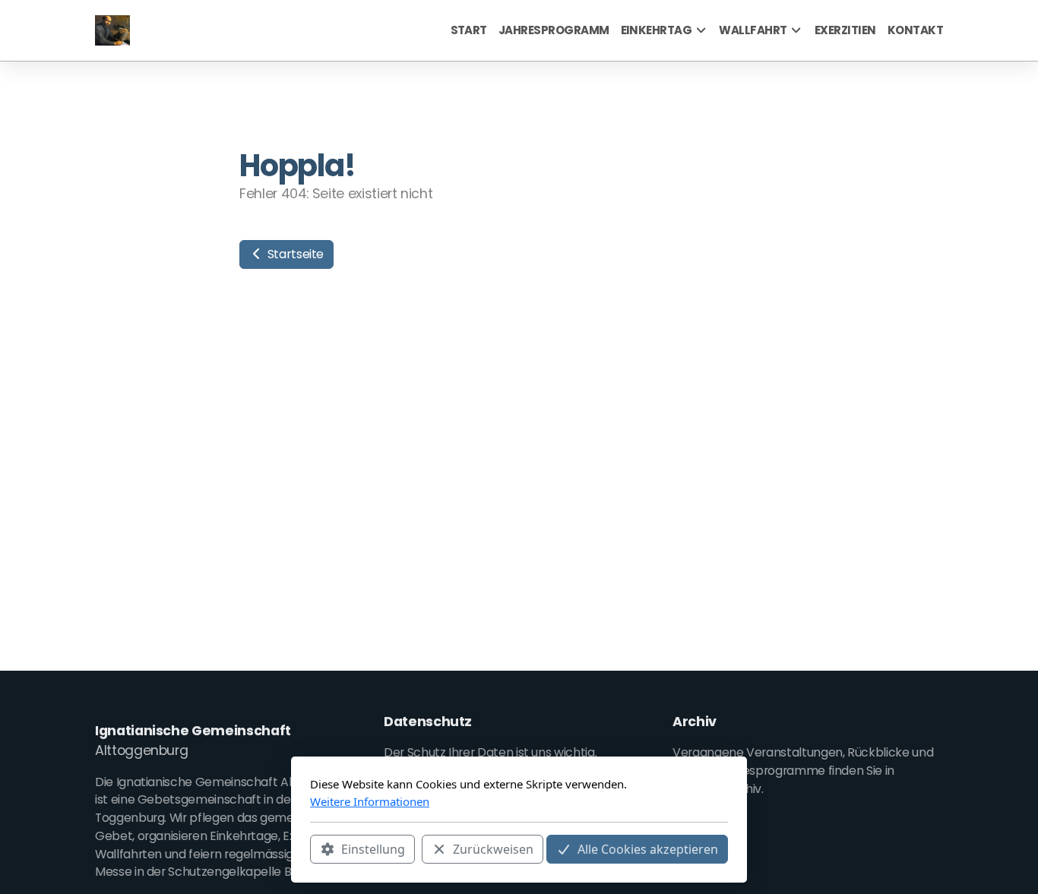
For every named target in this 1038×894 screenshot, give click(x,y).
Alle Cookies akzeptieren (648, 849)
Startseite (294, 254)
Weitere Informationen (369, 801)
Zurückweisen (493, 849)
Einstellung (373, 849)
